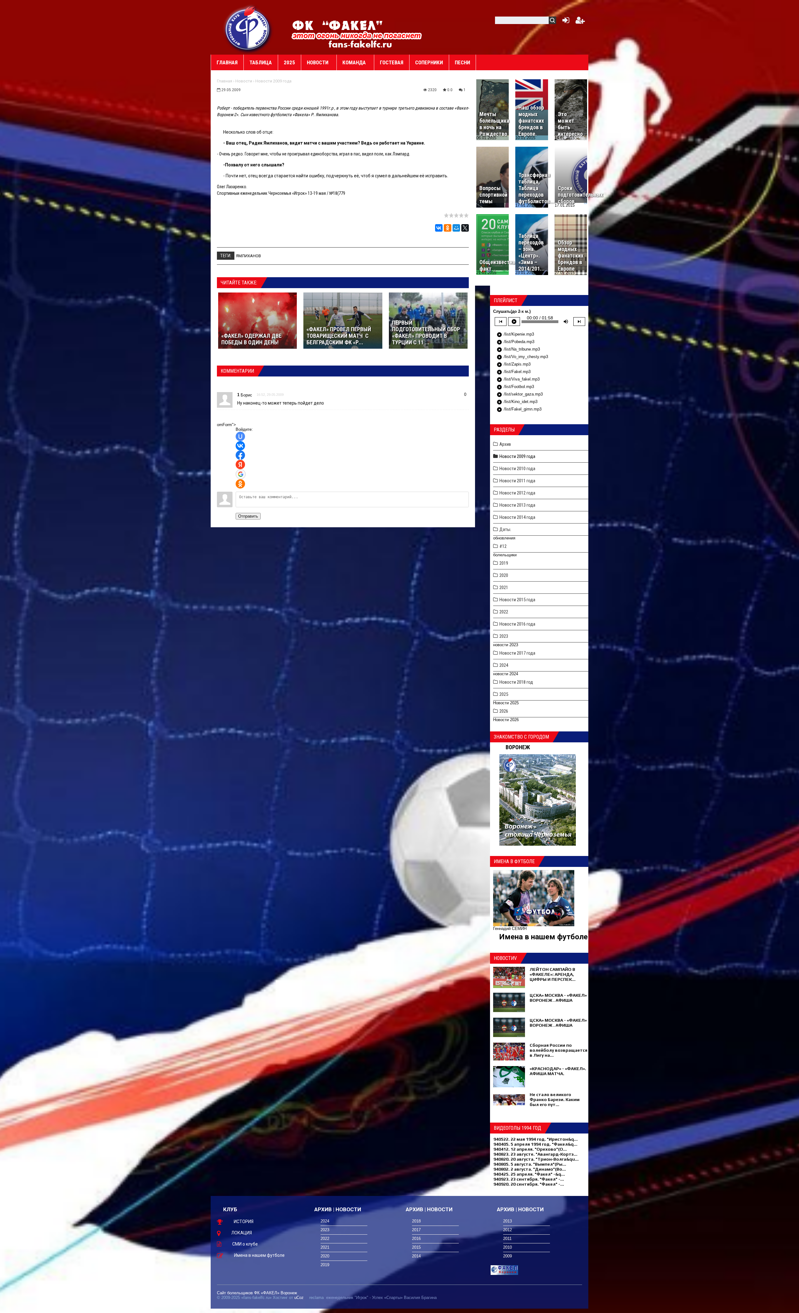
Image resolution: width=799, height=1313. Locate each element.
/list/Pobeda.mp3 (515, 342)
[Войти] (564, 21)
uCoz (299, 1297)
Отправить (248, 516)
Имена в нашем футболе (543, 936)
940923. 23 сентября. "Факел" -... (528, 1179)
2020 (503, 575)
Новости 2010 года (517, 468)
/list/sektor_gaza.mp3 (520, 394)
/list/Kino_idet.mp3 (517, 402)
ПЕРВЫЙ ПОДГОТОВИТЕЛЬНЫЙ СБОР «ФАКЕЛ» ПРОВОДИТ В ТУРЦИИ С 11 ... (426, 332)
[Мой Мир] (456, 228)
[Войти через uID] (240, 436)
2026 (503, 711)
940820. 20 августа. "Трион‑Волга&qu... (536, 1159)
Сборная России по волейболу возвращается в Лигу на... (558, 1050)
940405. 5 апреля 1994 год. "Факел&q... (535, 1144)
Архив (505, 444)
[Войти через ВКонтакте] (240, 445)
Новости (243, 81)
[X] (465, 228)
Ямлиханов (248, 255)
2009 (507, 1256)
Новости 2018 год (516, 682)
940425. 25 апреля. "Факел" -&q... (529, 1174)
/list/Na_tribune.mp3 (518, 349)
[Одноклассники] (447, 228)
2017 (416, 1229)
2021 (503, 587)
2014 (416, 1256)
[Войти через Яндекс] (240, 464)
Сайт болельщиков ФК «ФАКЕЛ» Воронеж (257, 1293)
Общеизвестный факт (499, 265)
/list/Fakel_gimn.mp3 (519, 409)
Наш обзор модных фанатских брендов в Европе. (531, 120)
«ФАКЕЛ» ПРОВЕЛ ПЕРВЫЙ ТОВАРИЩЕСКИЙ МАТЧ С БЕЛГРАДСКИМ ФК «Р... (338, 336)
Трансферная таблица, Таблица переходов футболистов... (536, 188)
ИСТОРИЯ (243, 1221)
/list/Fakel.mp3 (514, 372)
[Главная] (248, 28)
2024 (503, 665)
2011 (507, 1238)
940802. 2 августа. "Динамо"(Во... (529, 1169)
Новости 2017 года (517, 653)
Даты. (505, 529)
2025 (503, 694)
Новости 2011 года (517, 481)
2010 (507, 1247)
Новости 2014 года (517, 517)
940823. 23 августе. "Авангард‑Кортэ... (535, 1154)
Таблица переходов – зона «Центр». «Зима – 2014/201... (531, 252)
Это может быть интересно (570, 124)
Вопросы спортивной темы (493, 194)
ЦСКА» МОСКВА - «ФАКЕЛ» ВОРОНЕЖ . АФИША (558, 998)
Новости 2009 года (273, 81)
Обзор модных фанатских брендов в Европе (570, 255)
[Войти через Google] (241, 474)
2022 (503, 612)
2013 (507, 1221)
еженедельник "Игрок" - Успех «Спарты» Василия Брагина (381, 1297)
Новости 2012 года (517, 493)
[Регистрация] (580, 21)
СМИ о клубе (245, 1244)
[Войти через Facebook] (240, 455)
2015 (416, 1247)
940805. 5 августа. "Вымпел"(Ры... (529, 1164)
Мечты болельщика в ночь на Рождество (494, 124)
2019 (503, 563)
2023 (503, 636)
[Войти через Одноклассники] (240, 484)
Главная (224, 81)
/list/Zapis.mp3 (514, 364)
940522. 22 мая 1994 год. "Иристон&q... (535, 1139)
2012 (507, 1229)
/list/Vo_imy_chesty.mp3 (522, 357)
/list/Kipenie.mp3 (515, 334)
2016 (416, 1238)
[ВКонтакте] (439, 228)
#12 (503, 546)
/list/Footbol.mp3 (515, 387)
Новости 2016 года (517, 624)
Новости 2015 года (517, 599)
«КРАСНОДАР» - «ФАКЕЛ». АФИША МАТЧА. (558, 1071)
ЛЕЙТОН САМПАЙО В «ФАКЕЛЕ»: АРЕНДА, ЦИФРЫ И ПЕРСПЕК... (553, 974)
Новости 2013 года (517, 505)
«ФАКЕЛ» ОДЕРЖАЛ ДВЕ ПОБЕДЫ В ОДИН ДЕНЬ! (251, 339)
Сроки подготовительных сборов (580, 194)
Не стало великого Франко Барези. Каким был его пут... (555, 1099)
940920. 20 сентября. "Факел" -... (528, 1184)
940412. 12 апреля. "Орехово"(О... (530, 1149)
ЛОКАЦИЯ (241, 1232)
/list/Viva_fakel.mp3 (518, 379)
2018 (416, 1221)
